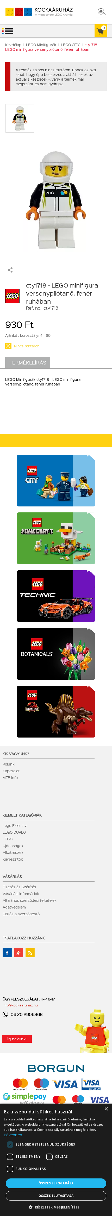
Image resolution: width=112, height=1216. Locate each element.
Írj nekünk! (17, 1038)
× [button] (106, 1109)
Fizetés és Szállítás (19, 886)
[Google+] (18, 952)
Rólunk (9, 764)
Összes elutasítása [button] (56, 1195)
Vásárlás (12, 876)
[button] (56, 1207)
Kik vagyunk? (16, 753)
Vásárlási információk (21, 893)
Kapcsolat (11, 770)
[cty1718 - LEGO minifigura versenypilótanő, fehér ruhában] (56, 197)
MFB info (10, 777)
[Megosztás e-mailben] (10, 271)
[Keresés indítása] (101, 11)
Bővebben (13, 1134)
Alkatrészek (13, 852)
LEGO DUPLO (14, 832)
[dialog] (56, 1160)
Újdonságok (13, 845)
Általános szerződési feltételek (30, 900)
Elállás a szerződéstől (21, 913)
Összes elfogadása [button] (56, 1183)
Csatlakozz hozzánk (24, 937)
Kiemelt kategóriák (22, 815)
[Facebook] (7, 952)
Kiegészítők (13, 859)
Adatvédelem (14, 907)
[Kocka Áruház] (33, 12)
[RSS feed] (30, 952)
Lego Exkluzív (15, 825)
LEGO (8, 838)
